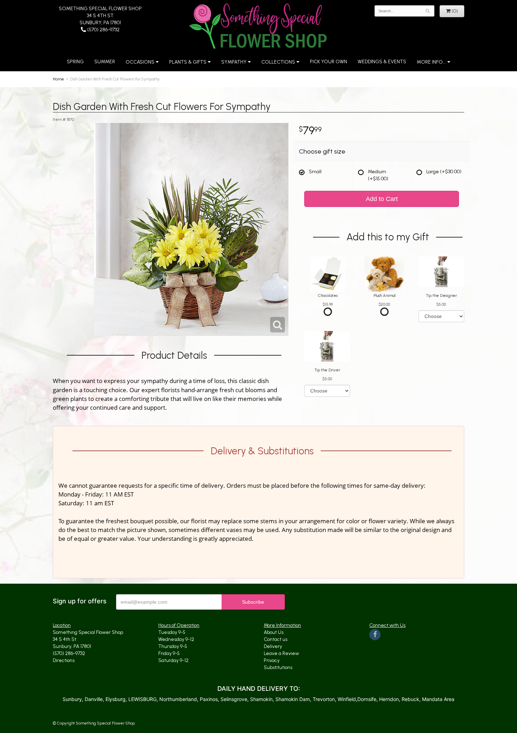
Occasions (140, 62)
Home (58, 79)
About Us (273, 632)
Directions (64, 660)
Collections (278, 62)
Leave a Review (281, 653)
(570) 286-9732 (103, 30)
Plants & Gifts (187, 62)
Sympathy (234, 62)
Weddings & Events (382, 62)
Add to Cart (382, 198)
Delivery (273, 646)
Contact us (275, 639)
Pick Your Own (328, 62)
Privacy (272, 660)
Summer (104, 62)
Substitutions (278, 667)
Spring (75, 62)
